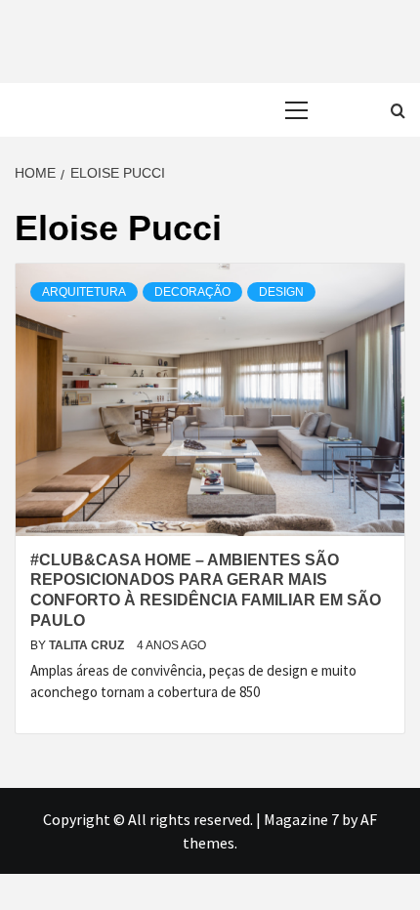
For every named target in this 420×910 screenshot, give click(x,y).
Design (281, 292)
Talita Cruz (88, 645)
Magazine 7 (301, 819)
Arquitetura (84, 292)
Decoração (192, 292)
